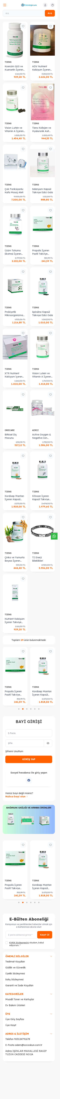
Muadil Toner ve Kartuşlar (19, 999)
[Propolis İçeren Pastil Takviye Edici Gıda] (42, 224)
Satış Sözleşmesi (14, 979)
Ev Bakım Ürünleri (15, 1005)
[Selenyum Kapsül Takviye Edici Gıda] (42, 163)
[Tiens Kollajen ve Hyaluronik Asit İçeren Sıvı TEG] (42, 101)
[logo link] (29, 5)
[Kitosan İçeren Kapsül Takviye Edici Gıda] (42, 469)
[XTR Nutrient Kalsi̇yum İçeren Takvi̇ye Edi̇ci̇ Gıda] (15, 347)
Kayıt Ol (44, 934)
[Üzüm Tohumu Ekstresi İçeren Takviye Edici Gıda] (15, 224)
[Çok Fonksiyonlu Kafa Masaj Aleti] (15, 163)
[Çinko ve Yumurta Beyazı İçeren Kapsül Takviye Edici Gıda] (15, 531)
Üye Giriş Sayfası (14, 1019)
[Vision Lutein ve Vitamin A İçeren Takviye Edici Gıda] (15, 101)
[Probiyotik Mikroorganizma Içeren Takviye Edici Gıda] (15, 285)
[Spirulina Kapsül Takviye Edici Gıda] (42, 285)
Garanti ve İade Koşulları (19, 985)
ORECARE (10, 430)
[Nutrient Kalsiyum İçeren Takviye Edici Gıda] (15, 592)
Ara (50, 13)
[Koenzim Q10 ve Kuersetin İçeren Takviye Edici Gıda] (15, 40)
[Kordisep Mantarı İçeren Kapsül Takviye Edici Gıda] (15, 469)
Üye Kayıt (10, 1025)
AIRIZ (35, 430)
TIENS (8, 62)
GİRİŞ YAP (28, 759)
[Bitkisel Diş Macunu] (15, 408)
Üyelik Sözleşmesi (15, 973)
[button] (19, 709)
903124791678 (22, 1039)
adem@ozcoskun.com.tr (28, 1045)
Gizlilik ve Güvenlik (15, 967)
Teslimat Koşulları (15, 961)
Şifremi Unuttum (14, 751)
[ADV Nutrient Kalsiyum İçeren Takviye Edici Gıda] (42, 40)
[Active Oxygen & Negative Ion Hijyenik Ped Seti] (42, 408)
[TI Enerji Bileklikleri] (42, 531)
